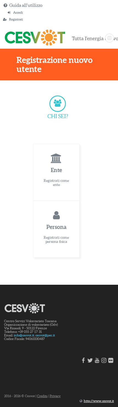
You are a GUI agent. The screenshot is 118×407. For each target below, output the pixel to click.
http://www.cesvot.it (99, 401)
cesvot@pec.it (45, 335)
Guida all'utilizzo (25, 5)
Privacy (55, 396)
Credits (42, 396)
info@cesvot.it (24, 335)
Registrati (16, 19)
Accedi (18, 12)
